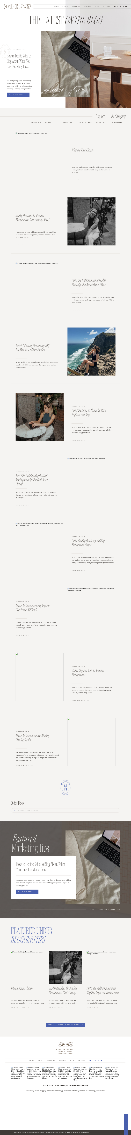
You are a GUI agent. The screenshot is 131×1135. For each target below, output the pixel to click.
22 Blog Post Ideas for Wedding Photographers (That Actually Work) (32, 217)
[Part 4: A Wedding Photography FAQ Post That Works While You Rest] (92, 352)
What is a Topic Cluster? (83, 150)
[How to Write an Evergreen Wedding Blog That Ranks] (92, 742)
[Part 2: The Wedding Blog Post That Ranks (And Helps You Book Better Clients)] (92, 482)
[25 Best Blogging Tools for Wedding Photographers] (88, 700)
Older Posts (17, 803)
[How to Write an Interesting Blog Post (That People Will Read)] (92, 612)
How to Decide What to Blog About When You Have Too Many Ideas (19, 61)
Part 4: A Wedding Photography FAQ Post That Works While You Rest (32, 347)
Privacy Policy (85, 1132)
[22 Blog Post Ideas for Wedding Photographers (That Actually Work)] (92, 221)
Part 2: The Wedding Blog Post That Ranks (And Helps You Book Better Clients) (32, 479)
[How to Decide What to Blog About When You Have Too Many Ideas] (65, 64)
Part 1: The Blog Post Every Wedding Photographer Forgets (88, 542)
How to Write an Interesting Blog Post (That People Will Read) (33, 607)
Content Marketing (16, 50)
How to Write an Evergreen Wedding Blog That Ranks (32, 737)
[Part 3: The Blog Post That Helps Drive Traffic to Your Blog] (88, 440)
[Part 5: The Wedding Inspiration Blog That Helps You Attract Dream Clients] (88, 310)
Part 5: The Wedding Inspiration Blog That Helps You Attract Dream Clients (89, 282)
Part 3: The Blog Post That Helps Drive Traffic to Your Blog (89, 412)
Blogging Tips (78, 146)
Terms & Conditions (72, 1132)
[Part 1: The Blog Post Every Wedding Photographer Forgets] (88, 570)
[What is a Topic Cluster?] (88, 180)
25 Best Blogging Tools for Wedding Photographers (88, 672)
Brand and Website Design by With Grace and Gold (29, 1132)
